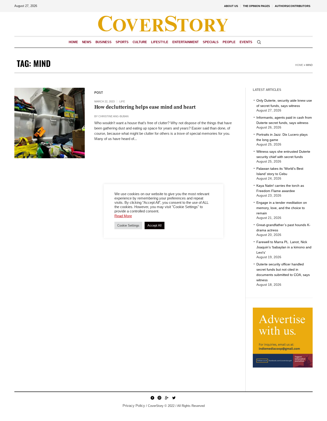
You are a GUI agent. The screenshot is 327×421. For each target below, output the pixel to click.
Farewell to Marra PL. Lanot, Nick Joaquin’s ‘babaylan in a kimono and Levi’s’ (283, 247)
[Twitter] (174, 398)
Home (299, 65)
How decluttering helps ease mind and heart (145, 107)
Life (122, 101)
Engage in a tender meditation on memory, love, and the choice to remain (281, 208)
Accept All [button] (154, 225)
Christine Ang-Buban (113, 116)
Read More (123, 216)
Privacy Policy (134, 405)
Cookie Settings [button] (128, 225)
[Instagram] (159, 398)
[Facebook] (152, 398)
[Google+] (166, 398)
